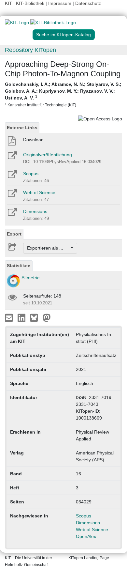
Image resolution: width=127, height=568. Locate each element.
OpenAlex (86, 536)
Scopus (30, 173)
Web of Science (39, 192)
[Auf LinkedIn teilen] (22, 317)
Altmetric (30, 277)
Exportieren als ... (48, 248)
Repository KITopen (30, 50)
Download (33, 139)
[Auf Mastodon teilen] (47, 317)
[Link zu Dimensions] (12, 214)
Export (14, 234)
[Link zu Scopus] (12, 176)
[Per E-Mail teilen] (9, 317)
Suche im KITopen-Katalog (63, 34)
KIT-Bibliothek (31, 3)
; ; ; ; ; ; (63, 94)
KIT (8, 3)
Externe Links (22, 127)
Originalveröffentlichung (47, 154)
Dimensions (35, 211)
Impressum (59, 3)
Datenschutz (88, 3)
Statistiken (19, 265)
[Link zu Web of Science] (12, 195)
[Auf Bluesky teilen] (35, 317)
